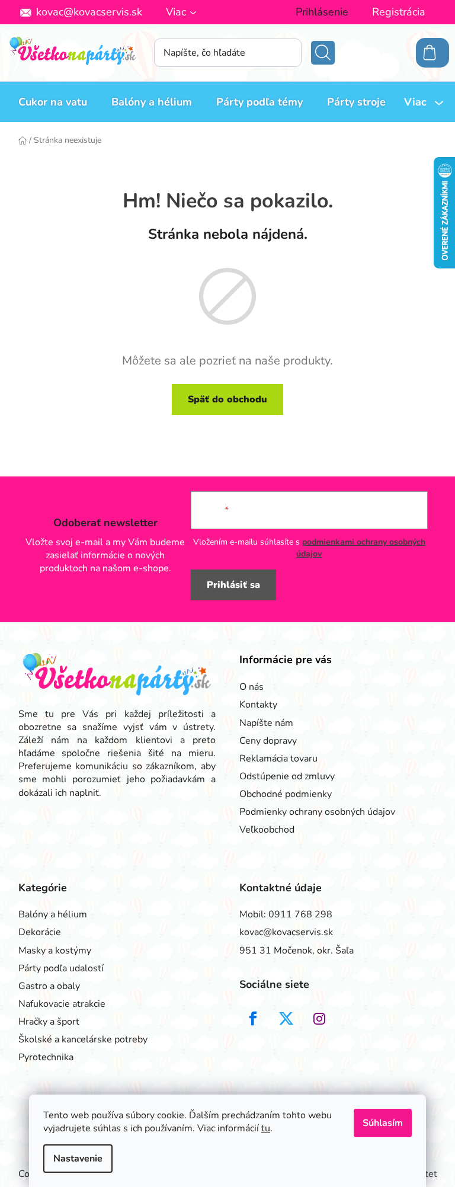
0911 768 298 (300, 914)
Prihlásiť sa (233, 584)
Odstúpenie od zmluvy (287, 776)
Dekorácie (39, 932)
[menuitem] (53, 102)
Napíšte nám (266, 723)
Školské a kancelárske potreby (83, 1039)
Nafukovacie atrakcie (61, 1003)
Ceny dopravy (268, 740)
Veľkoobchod (266, 829)
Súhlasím (383, 1123)
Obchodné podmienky (285, 794)
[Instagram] (319, 1018)
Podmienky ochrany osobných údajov (317, 811)
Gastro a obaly (49, 986)
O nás (251, 686)
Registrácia (398, 12)
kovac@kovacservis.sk (89, 12)
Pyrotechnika (45, 1057)
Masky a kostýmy (54, 950)
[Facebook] (253, 1018)
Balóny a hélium (52, 914)
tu (265, 1128)
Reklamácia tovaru (278, 758)
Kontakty (258, 704)
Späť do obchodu (227, 399)
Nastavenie (77, 1158)
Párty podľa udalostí (61, 968)
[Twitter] (286, 1018)
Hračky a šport (48, 1021)
